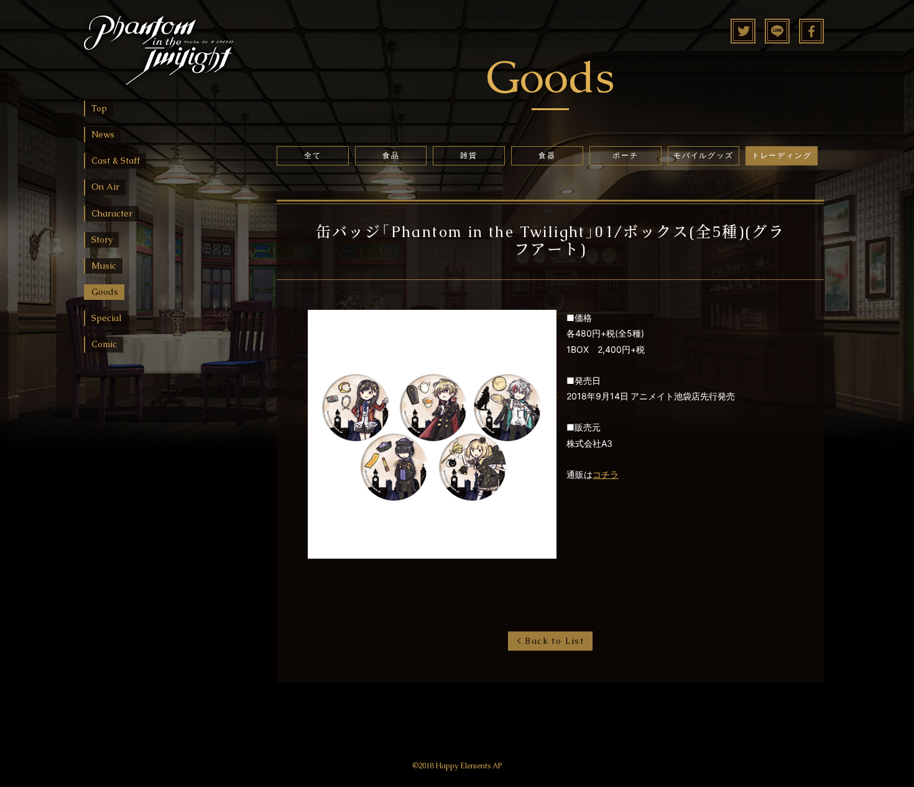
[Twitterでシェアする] (743, 35)
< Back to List (550, 640)
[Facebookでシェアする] (811, 35)
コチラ (606, 474)
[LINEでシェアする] (777, 35)
